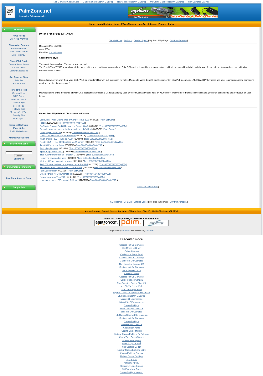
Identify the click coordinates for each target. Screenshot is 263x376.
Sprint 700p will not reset (51, 151)
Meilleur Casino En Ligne (131, 356)
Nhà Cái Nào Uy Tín (131, 347)
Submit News (109, 211)
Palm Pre (19, 80)
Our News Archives (19, 39)
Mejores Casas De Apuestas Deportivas (131, 292)
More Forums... (19, 55)
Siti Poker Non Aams (131, 369)
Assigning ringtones (49, 148)
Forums (162, 24)
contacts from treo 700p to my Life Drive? (59, 180)
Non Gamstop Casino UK (131, 308)
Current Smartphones (19, 64)
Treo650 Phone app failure (52, 145)
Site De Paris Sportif (131, 340)
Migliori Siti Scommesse (131, 299)
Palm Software (107, 120)
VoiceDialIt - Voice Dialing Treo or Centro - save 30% (64, 120)
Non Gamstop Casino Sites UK (131, 283)
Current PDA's (19, 67)
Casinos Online (131, 273)
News (116, 24)
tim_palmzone (55, 52)
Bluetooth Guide (18, 99)
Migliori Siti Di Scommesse (131, 302)
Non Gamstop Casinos (131, 324)
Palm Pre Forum (18, 48)
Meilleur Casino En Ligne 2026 (131, 350)
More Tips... (18, 118)
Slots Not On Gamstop (131, 312)
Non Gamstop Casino (131, 289)
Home (92, 24)
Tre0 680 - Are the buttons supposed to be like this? (64, 164)
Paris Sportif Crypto (131, 270)
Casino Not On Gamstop (131, 261)
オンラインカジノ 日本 (131, 286)
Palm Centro (19, 83)
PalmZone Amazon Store (18, 178)
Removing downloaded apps (53, 158)
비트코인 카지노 (131, 363)
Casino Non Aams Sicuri (131, 254)
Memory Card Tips (19, 112)
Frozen (43, 123)
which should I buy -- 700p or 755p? (56, 139)
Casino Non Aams (131, 328)
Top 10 (146, 211)
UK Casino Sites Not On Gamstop (131, 315)
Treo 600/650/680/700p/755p (71, 123)
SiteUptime (150, 231)
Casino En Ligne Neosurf (131, 372)
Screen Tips (18, 106)
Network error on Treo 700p (53, 177)
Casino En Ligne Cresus (131, 353)
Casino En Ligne (131, 305)
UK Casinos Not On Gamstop (131, 296)
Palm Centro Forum (19, 51)
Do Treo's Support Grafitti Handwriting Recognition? (64, 126)
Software (152, 24)
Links (171, 24)
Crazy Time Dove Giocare (131, 337)
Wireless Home (19, 93)
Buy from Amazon (178, 40)
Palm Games (109, 129)
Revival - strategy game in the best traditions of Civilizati (66, 129)
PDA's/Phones (128, 24)
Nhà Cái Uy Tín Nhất (131, 343)
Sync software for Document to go (56, 174)
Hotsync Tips (19, 109)
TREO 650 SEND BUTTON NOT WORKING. (61, 167)
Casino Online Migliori (131, 331)
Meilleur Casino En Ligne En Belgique (131, 334)
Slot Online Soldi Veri (131, 248)
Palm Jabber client (48, 171)
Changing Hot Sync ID (50, 132)
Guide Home (116, 40)
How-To (142, 24)
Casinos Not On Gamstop (131, 245)
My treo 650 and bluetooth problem (56, 161)
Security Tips (19, 115)
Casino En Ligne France (131, 366)
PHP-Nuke (126, 231)
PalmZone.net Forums (147, 186)
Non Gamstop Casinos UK (131, 264)
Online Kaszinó (132, 251)
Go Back (128, 40)
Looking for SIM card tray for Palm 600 (58, 135)
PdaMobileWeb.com (19, 131)
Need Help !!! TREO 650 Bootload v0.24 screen (62, 142)
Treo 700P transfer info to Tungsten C (57, 155)
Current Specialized (19, 71)
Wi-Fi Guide (18, 96)
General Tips (19, 102)
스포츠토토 (131, 359)
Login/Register (104, 24)
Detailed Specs (141, 40)
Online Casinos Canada (132, 280)
